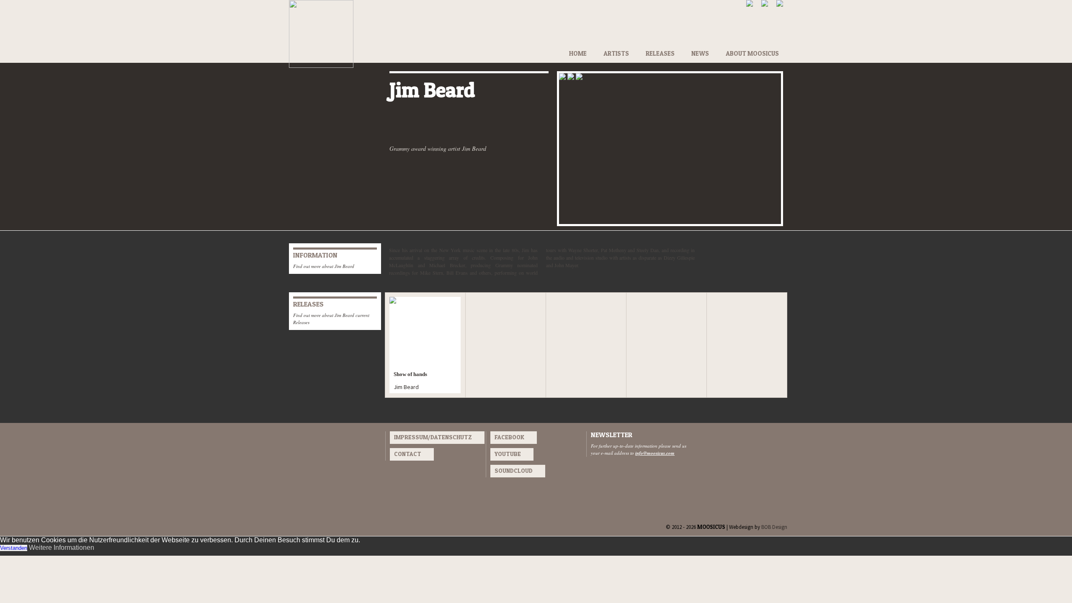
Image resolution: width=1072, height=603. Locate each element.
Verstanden (13, 548)
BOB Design (774, 527)
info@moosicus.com (655, 453)
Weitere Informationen (61, 547)
